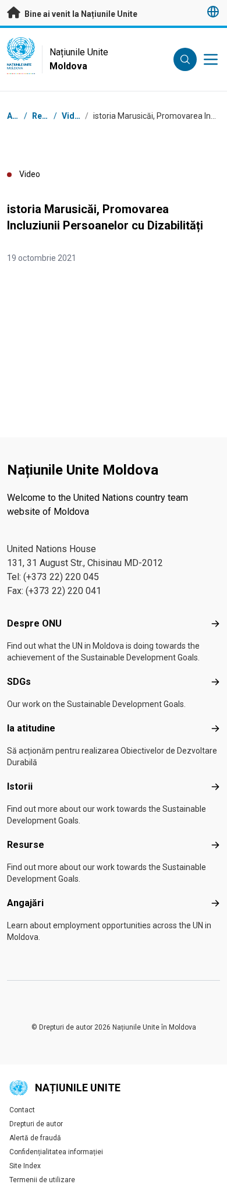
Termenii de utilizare (42, 1180)
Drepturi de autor (36, 1124)
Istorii (20, 786)
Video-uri (80, 116)
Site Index (25, 1166)
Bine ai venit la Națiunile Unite (80, 14)
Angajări (25, 902)
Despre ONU (34, 623)
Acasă (19, 116)
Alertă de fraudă (35, 1138)
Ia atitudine (31, 728)
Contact (22, 1110)
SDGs (19, 681)
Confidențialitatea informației (56, 1152)
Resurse (25, 844)
